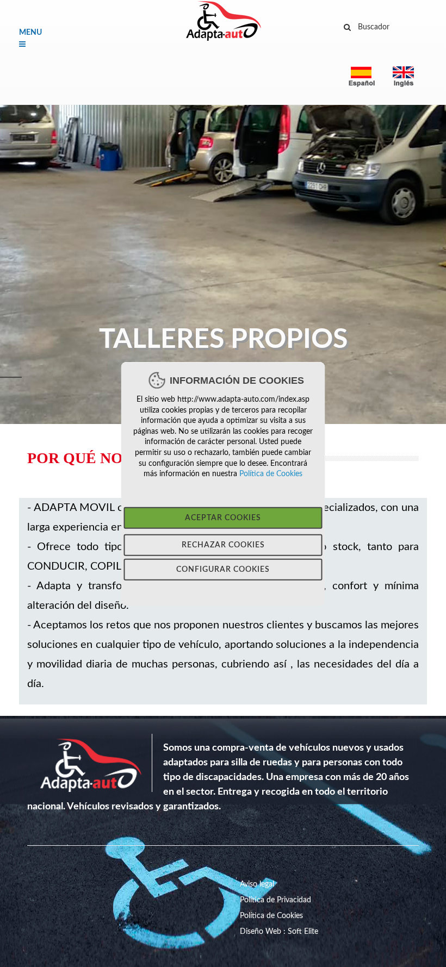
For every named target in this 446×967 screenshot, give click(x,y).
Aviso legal (257, 884)
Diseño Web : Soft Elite (279, 931)
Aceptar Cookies (223, 517)
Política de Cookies (269, 473)
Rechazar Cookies (223, 544)
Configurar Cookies (223, 569)
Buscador (373, 26)
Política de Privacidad (275, 900)
